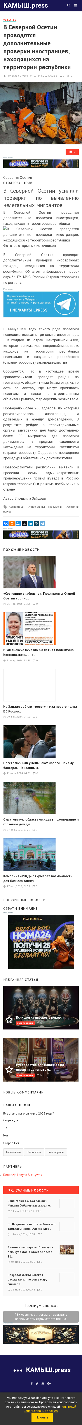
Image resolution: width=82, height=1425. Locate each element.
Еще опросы (56, 1152)
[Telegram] (42, 523)
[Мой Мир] (18, 523)
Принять (42, 1417)
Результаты (34, 1152)
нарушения (56, 506)
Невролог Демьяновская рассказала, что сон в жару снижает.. (27, 1279)
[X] (24, 523)
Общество (9, 20)
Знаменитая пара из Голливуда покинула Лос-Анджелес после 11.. (30, 1251)
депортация (17, 506)
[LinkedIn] (30, 523)
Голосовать (13, 1152)
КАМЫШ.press (25, 5)
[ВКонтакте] (6, 523)
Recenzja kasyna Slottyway (22, 1175)
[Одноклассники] (12, 523)
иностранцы (37, 506)
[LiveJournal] (36, 523)
